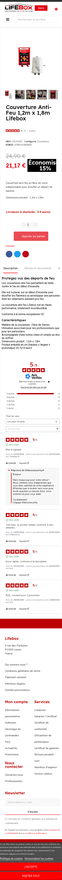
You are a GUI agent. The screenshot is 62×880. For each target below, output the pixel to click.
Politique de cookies (11, 858)
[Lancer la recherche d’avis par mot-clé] (57, 429)
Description (10, 268)
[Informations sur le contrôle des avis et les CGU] (48, 381)
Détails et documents (37, 268)
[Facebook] (9, 254)
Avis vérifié (14, 444)
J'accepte (31, 867)
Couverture (43, 141)
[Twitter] (17, 254)
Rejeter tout (31, 876)
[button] (41, 8)
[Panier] (54, 8)
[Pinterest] (25, 254)
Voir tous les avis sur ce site (33, 387)
